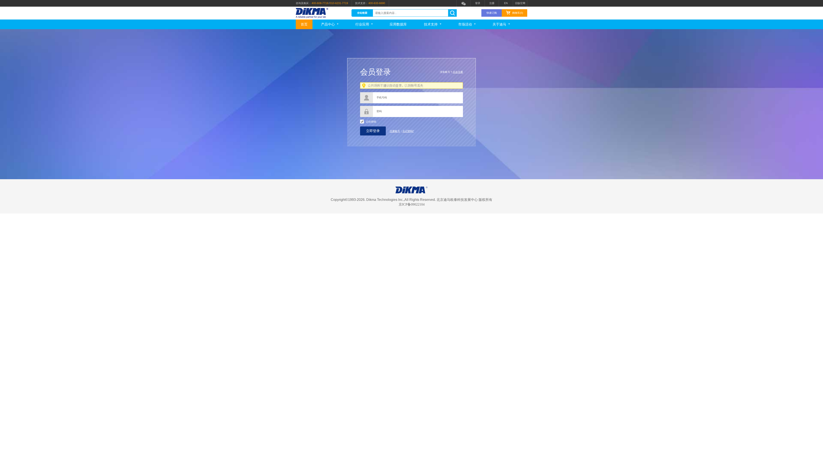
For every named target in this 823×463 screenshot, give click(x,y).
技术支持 (431, 24)
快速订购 (492, 12)
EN (506, 3)
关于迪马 (499, 24)
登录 (477, 3)
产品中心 (328, 24)
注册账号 (395, 131)
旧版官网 (520, 3)
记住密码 (371, 121)
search (452, 13)
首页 (304, 24)
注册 (491, 3)
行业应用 (362, 24)
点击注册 (458, 72)
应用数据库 (398, 24)
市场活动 (465, 24)
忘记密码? (408, 131)
